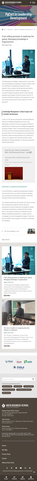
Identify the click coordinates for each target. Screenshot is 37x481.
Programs (9, 29)
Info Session (14, 479)
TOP (4, 29)
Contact (4, 458)
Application (22, 479)
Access (4, 445)
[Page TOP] (34, 472)
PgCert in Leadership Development (23, 29)
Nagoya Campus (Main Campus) (10, 410)
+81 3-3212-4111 (8, 423)
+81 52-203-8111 (8, 414)
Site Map (4, 450)
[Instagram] (25, 468)
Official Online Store (8, 463)
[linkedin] (30, 468)
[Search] (33, 379)
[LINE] (16, 468)
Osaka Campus (6, 426)
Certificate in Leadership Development (14, 186)
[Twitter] (7, 468)
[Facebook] (11, 468)
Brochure (6, 479)
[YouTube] (20, 468)
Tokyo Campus (6, 419)
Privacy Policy (6, 454)
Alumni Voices (31, 479)
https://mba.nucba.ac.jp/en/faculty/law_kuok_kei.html (18, 163)
